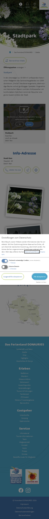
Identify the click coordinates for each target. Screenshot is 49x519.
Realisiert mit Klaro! (41, 282)
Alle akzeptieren (40, 276)
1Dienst (12, 263)
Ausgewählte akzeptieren (12, 276)
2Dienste (12, 268)
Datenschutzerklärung (32, 252)
